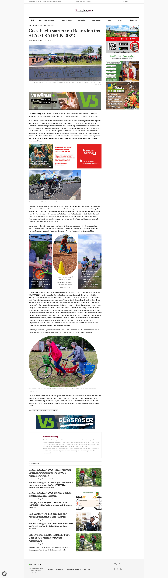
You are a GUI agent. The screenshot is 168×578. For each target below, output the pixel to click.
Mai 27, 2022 (49, 40)
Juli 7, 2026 (46, 520)
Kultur (120, 20)
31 (57, 479)
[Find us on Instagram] (117, 569)
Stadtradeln (53, 410)
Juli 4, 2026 (46, 544)
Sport (110, 20)
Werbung (38, 1)
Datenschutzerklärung (73, 569)
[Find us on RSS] (121, 569)
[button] (4, 573)
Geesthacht (50, 25)
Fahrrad (35, 410)
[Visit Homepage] (84, 10)
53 (57, 544)
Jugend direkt (67, 20)
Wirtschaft (133, 20)
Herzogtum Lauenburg (47, 20)
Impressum (32, 1)
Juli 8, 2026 (46, 499)
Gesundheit (82, 20)
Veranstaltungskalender (54, 1)
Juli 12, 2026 (47, 479)
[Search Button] (138, 1)
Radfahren (43, 410)
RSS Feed (87, 569)
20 (57, 520)
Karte (44, 1)
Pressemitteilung (36, 40)
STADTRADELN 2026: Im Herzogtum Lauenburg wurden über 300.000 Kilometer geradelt (50, 473)
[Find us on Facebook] (114, 569)
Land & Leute (96, 20)
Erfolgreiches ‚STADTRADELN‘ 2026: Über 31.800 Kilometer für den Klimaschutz (49, 538)
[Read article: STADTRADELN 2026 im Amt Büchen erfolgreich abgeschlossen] (89, 500)
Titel (32, 20)
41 (57, 499)
